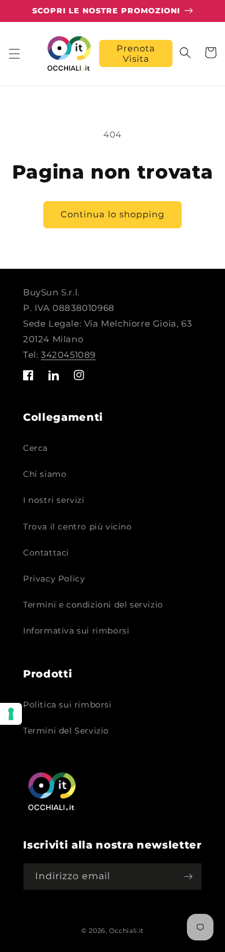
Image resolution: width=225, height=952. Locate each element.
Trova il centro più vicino (77, 526)
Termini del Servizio (66, 730)
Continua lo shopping (112, 214)
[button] (14, 53)
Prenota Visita (136, 53)
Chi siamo (44, 474)
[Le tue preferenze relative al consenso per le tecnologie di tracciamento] (11, 714)
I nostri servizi (54, 500)
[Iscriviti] (188, 876)
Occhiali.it (126, 931)
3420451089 (68, 354)
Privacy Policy (54, 578)
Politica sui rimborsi (67, 704)
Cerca (35, 448)
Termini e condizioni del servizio (93, 604)
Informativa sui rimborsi (76, 630)
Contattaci (46, 552)
